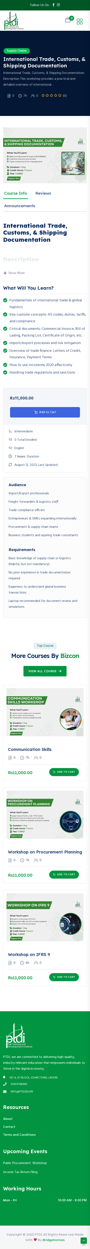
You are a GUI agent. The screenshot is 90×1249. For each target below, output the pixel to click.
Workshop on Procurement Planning (45, 852)
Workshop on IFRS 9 (29, 954)
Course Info (15, 193)
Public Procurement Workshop (25, 1163)
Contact (9, 1127)
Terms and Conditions (19, 1135)
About (8, 1119)
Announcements (19, 205)
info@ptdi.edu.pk (22, 1092)
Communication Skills (29, 749)
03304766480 (19, 1084)
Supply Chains (17, 50)
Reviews (43, 193)
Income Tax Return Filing (20, 1172)
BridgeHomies (54, 1240)
